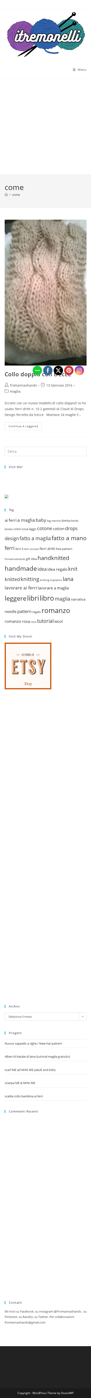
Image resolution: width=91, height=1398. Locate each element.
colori (17, 529)
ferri (10, 547)
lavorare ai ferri (21, 588)
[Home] (6, 195)
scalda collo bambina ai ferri (24, 1096)
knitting (30, 579)
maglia (15, 391)
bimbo (9, 529)
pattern (24, 611)
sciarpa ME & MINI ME (20, 1083)
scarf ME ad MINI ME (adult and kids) (30, 1070)
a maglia (26, 520)
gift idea (31, 559)
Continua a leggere (25, 427)
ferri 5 (19, 549)
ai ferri (11, 520)
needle (11, 611)
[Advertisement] (45, 126)
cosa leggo (29, 529)
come (16, 195)
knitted (12, 579)
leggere (15, 598)
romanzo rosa (17, 621)
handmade (21, 568)
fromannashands (23, 385)
